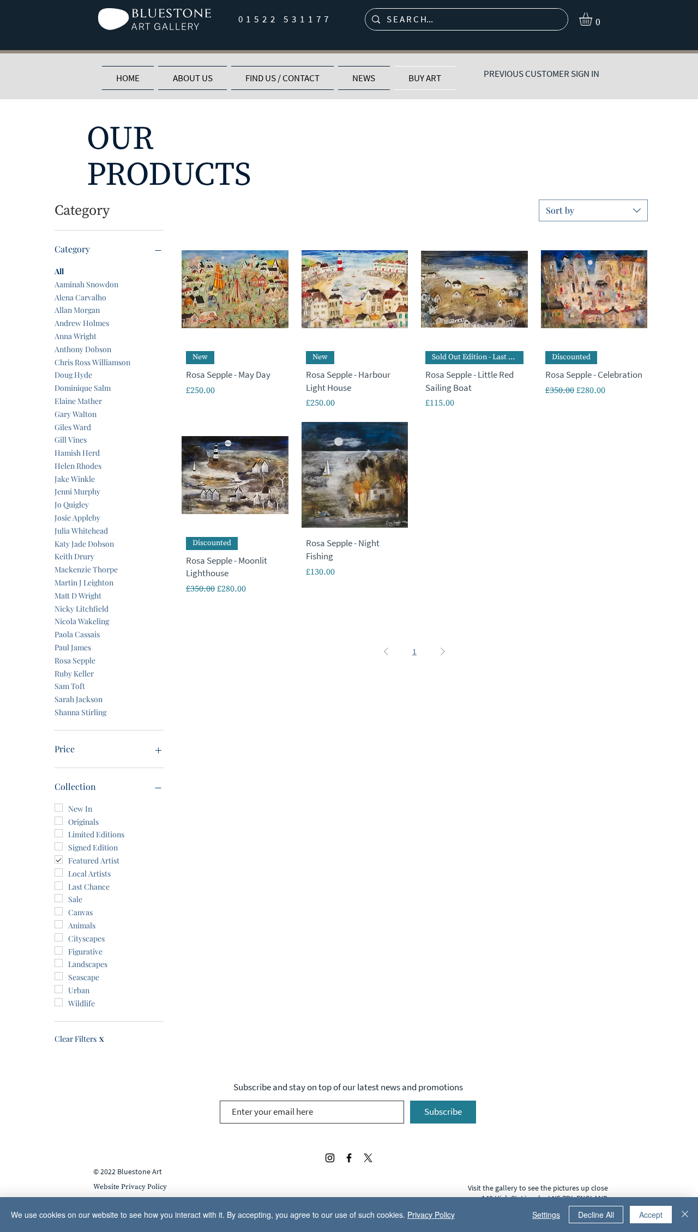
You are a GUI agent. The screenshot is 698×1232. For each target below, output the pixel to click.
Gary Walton (76, 414)
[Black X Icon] (368, 1158)
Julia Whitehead (81, 531)
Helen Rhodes (78, 466)
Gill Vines (71, 439)
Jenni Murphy (77, 491)
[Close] (684, 1214)
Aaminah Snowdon (86, 284)
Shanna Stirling (80, 712)
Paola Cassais (77, 634)
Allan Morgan (77, 310)
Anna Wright (76, 336)
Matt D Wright (78, 595)
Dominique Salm (83, 388)
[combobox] (593, 210)
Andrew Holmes (82, 323)
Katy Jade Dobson (84, 544)
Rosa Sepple (75, 660)
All (59, 271)
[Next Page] (442, 651)
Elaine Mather (78, 401)
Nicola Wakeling (82, 621)
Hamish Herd (77, 453)
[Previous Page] (386, 651)
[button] (593, 19)
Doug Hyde (73, 375)
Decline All (596, 1214)
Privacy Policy (431, 1214)
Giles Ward (73, 427)
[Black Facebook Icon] (349, 1158)
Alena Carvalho (80, 297)
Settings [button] (546, 1214)
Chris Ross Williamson (92, 362)
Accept (651, 1214)
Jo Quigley (72, 504)
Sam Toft (70, 686)
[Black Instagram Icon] (330, 1158)
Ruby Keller (74, 673)
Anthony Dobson (83, 349)
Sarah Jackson (79, 699)
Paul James (73, 647)
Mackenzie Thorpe (86, 569)
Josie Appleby (77, 517)
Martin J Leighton (84, 582)
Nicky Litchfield (82, 608)
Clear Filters (79, 1039)
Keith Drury (74, 556)
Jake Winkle (75, 479)
